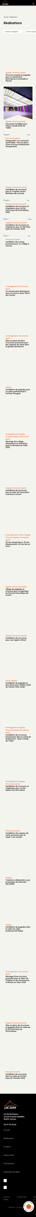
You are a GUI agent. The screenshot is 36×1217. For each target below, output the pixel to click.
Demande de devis (12, 1172)
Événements (9, 1163)
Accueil (6, 17)
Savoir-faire (9, 1155)
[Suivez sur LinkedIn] (5, 1187)
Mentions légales (7, 1198)
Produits (7, 1147)
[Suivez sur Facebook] (5, 1180)
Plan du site (34, 1199)
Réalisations (9, 1138)
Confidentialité (21, 1197)
